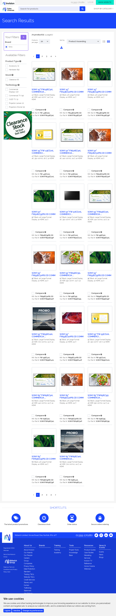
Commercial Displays (13, 90)
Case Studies (89, 552)
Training (57, 545)
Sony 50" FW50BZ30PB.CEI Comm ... (99, 153)
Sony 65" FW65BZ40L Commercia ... (70, 457)
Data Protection (29, 569)
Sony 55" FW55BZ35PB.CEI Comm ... (99, 275)
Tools (71, 545)
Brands (42, 545)
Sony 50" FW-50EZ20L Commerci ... (71, 213)
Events (101, 552)
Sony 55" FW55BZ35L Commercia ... (70, 274)
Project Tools (74, 550)
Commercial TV (16, 96)
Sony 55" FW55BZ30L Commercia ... (98, 213)
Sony (10, 47)
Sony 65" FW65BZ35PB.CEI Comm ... (44, 458)
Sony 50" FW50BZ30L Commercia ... (70, 151)
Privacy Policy (29, 566)
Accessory (14, 66)
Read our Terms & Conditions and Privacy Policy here (10, 569)
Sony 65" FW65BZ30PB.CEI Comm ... (72, 397)
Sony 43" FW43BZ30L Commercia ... (42, 90)
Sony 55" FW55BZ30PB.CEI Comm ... (43, 275)
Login (90, 2)
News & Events (102, 546)
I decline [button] (16, 610)
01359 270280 (78, 2)
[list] (104, 42)
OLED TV (13, 99)
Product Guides (90, 550)
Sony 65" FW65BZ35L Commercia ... (98, 396)
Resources (88, 545)
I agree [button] (7, 610)
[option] (18, 125)
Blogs (101, 557)
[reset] (23, 37)
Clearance (13, 80)
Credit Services (29, 580)
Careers (27, 558)
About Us (28, 545)
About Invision (29, 550)
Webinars (87, 569)
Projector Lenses (16, 103)
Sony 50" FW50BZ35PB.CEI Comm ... (43, 214)
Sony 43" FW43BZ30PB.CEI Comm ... (71, 91)
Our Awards (28, 552)
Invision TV (88, 561)
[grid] (108, 42)
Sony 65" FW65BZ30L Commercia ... (42, 396)
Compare (39, 110)
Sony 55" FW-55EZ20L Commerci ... (98, 335)
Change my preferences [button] (33, 610)
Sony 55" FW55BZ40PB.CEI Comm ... (71, 336)
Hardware (14, 70)
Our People (28, 555)
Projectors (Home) (16, 107)
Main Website (104, 2)
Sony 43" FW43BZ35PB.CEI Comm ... (99, 91)
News (101, 555)
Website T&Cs (29, 577)
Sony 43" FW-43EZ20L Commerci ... (43, 151)
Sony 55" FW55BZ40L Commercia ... (42, 335)
